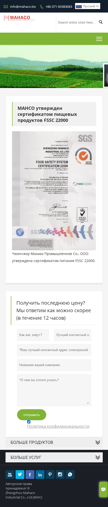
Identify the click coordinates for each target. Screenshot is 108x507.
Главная (50, 60)
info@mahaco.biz (23, 6)
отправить (31, 415)
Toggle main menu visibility (99, 38)
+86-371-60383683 (58, 6)
